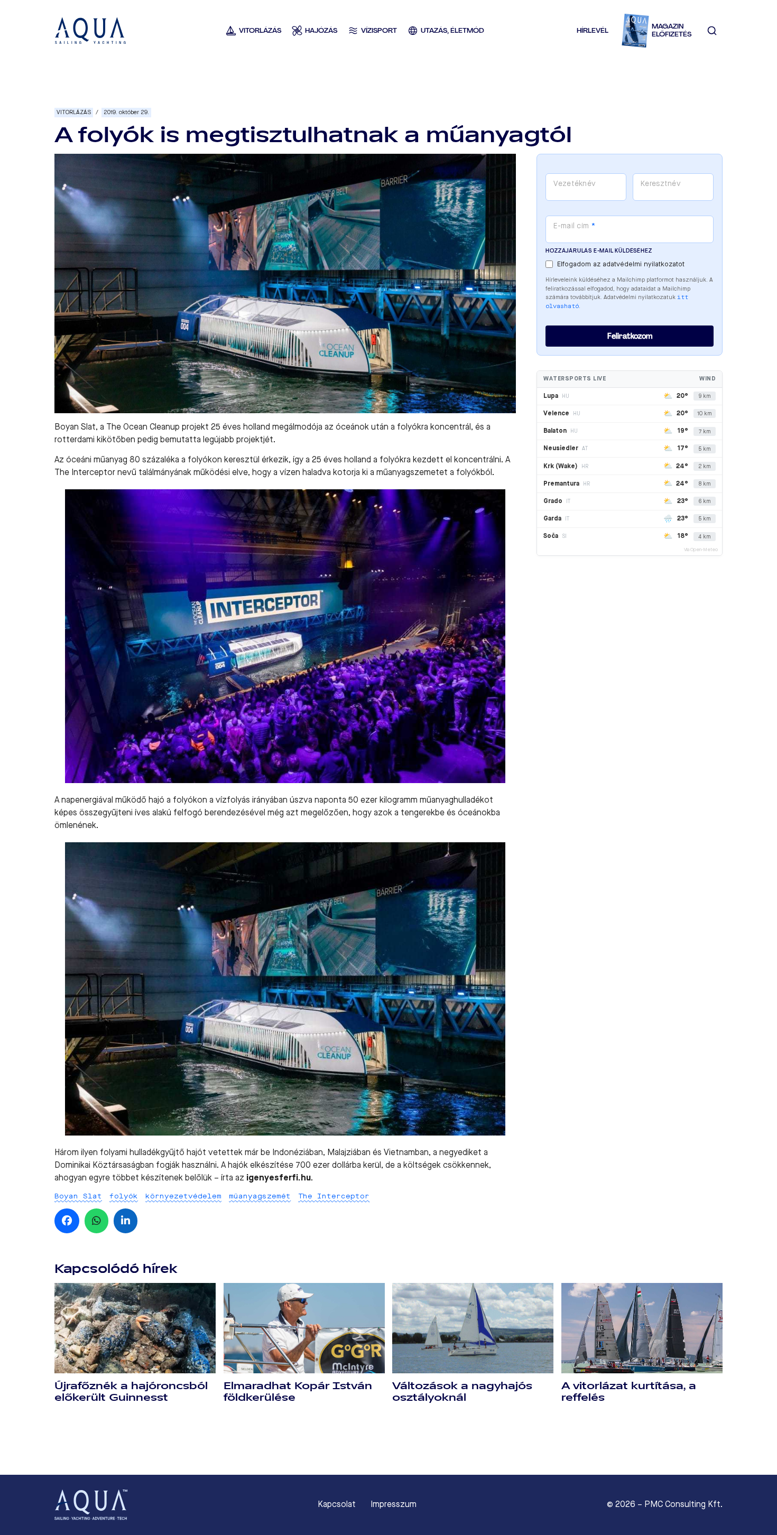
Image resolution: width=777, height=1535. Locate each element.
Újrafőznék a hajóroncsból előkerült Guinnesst (131, 1391)
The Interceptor (333, 1196)
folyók (123, 1196)
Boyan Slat (78, 1196)
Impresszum (394, 1504)
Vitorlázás (74, 112)
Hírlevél (592, 30)
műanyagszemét (260, 1196)
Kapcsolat (337, 1504)
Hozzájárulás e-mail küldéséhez (598, 250)
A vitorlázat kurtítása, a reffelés (628, 1391)
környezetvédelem (183, 1196)
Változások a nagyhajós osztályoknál (462, 1391)
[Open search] (712, 30)
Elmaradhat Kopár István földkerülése (298, 1391)
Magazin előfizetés (671, 30)
